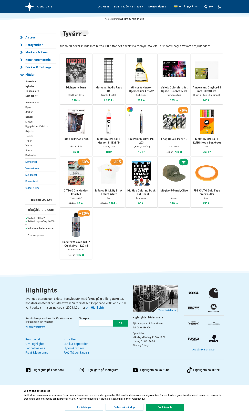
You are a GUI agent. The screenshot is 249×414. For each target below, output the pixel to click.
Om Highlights (35, 344)
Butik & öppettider (128, 6)
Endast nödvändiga (124, 407)
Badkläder (30, 155)
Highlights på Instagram (103, 370)
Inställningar (84, 407)
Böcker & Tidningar (39, 67)
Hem (105, 6)
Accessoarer (32, 102)
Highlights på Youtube (155, 370)
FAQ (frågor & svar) (76, 352)
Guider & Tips (32, 188)
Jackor (29, 112)
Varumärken (32, 168)
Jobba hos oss (35, 348)
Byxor (28, 107)
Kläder (30, 74)
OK (120, 323)
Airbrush (31, 37)
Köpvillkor (70, 339)
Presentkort (31, 181)
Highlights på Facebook (48, 370)
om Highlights (95, 307)
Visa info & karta (167, 310)
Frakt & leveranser (37, 352)
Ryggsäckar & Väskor (36, 126)
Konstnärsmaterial (38, 60)
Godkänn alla (165, 407)
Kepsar (29, 117)
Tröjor (28, 140)
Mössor (29, 121)
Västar (29, 145)
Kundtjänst (157, 6)
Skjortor (29, 131)
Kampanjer (31, 161)
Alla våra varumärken (203, 349)
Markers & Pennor (38, 52)
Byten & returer (74, 348)
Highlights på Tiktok (206, 370)
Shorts (29, 150)
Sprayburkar (34, 45)
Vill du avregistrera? (35, 327)
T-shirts (29, 136)
